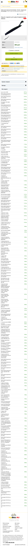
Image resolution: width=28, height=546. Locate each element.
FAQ (16, 529)
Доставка (18, 65)
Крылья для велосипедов (19, 67)
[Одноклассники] (15, 62)
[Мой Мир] (18, 62)
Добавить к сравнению (14, 50)
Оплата (17, 524)
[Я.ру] (9, 62)
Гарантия (22, 65)
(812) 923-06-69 (10, 542)
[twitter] (13, 62)
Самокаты (5, 524)
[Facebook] (12, 62)
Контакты (17, 531)
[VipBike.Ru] (14, 516)
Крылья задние (17, 69)
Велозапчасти (6, 527)
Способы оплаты (12, 65)
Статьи (4, 529)
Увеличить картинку (6, 21)
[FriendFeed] (16, 62)
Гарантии (17, 526)
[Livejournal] (19, 62)
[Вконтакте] (11, 62)
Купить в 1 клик (14, 59)
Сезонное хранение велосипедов (8, 531)
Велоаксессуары (7, 526)
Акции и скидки (18, 527)
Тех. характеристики (5, 65)
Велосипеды (6, 523)
